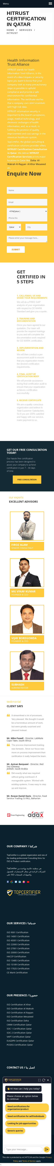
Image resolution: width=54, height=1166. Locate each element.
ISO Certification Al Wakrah (20, 1008)
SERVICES (25, 30)
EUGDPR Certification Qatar (20, 1040)
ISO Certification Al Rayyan (20, 1012)
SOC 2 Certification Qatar (19, 1032)
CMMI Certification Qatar (19, 1024)
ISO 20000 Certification (18, 952)
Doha (33, 160)
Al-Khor (31, 164)
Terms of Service (29, 1161)
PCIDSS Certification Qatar (20, 1044)
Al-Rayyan (21, 164)
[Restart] (43, 1080)
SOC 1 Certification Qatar (19, 1028)
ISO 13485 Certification (18, 960)
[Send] (47, 1149)
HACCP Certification (16, 956)
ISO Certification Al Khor (19, 1004)
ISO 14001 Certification (18, 936)
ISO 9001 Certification (17, 932)
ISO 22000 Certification (18, 944)
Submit (16, 249)
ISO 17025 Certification (18, 968)
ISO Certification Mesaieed (20, 1016)
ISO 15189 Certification (18, 964)
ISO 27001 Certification (18, 948)
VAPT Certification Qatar (19, 1036)
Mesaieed (41, 164)
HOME (10, 30)
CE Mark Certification (17, 972)
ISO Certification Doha (18, 1020)
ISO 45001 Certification (18, 940)
